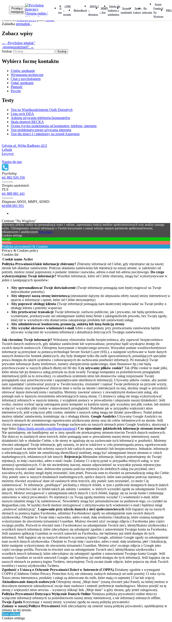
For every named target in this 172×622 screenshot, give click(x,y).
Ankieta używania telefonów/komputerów (40, 118)
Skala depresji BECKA (27, 122)
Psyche (16, 91)
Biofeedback (80, 10)
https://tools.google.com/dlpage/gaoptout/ (47, 428)
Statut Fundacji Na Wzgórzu (158, 10)
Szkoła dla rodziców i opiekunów (114, 10)
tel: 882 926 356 (13, 177)
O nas (60, 10)
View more (46, 232)
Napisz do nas (12, 162)
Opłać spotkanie (22, 83)
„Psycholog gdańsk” (18, 43)
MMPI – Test (103, 10)
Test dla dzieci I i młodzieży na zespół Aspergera (45, 134)
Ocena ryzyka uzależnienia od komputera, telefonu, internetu (54, 126)
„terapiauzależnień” (18, 47)
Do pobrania (147, 10)
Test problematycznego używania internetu (41, 130)
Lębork (7, 150)
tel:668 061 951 (13, 206)
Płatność (17, 87)
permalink (23, 24)
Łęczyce (8, 154)
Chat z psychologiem (26, 79)
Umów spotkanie (23, 71)
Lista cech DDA (22, 114)
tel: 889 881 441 (13, 193)
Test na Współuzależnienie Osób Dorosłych (42, 110)
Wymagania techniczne (27, 75)
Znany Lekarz (137, 10)
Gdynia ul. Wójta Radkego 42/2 (24, 145)
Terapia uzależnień (126, 10)
